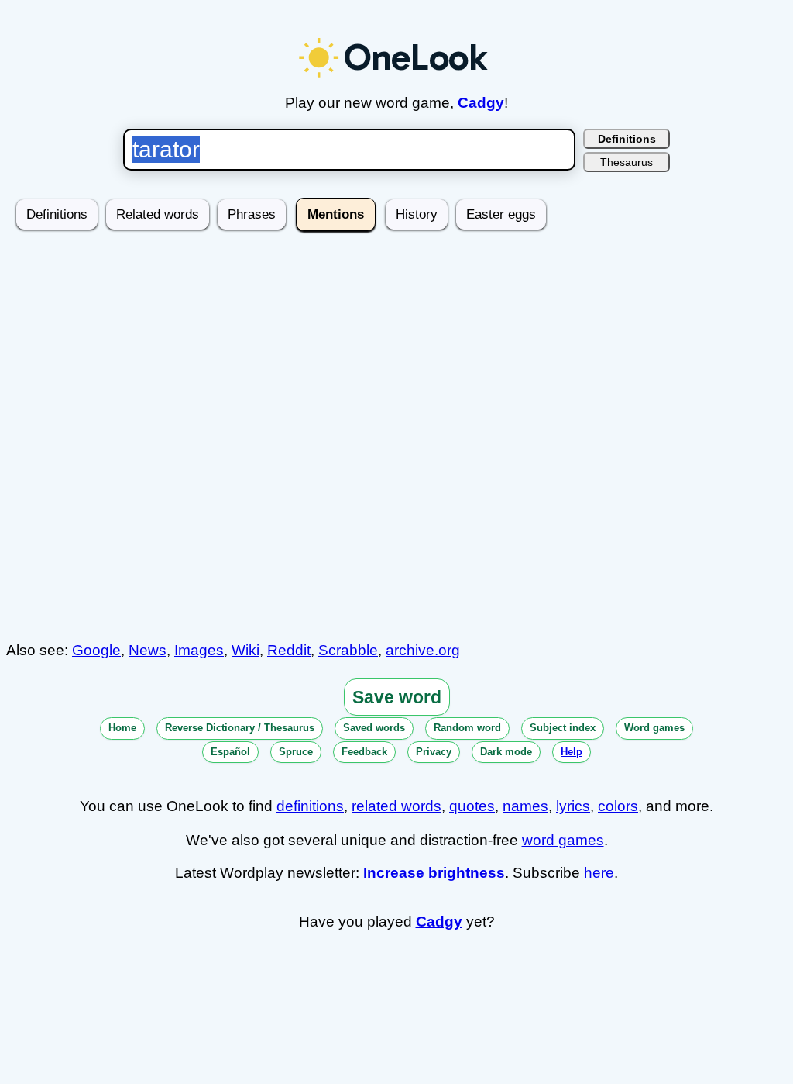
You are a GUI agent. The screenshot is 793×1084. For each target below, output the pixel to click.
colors (618, 806)
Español (230, 752)
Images (199, 650)
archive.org (423, 650)
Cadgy (481, 103)
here (599, 873)
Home (122, 728)
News (147, 650)
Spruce (296, 752)
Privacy (433, 752)
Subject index (563, 728)
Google (96, 650)
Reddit (289, 650)
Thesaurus (626, 162)
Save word (396, 697)
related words (396, 806)
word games (563, 840)
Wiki (245, 650)
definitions (310, 806)
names (525, 806)
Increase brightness (434, 873)
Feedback (364, 752)
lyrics (573, 806)
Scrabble (348, 650)
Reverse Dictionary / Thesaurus (239, 728)
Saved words (374, 728)
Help (571, 752)
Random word (467, 728)
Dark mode (506, 752)
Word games (654, 728)
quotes (472, 806)
